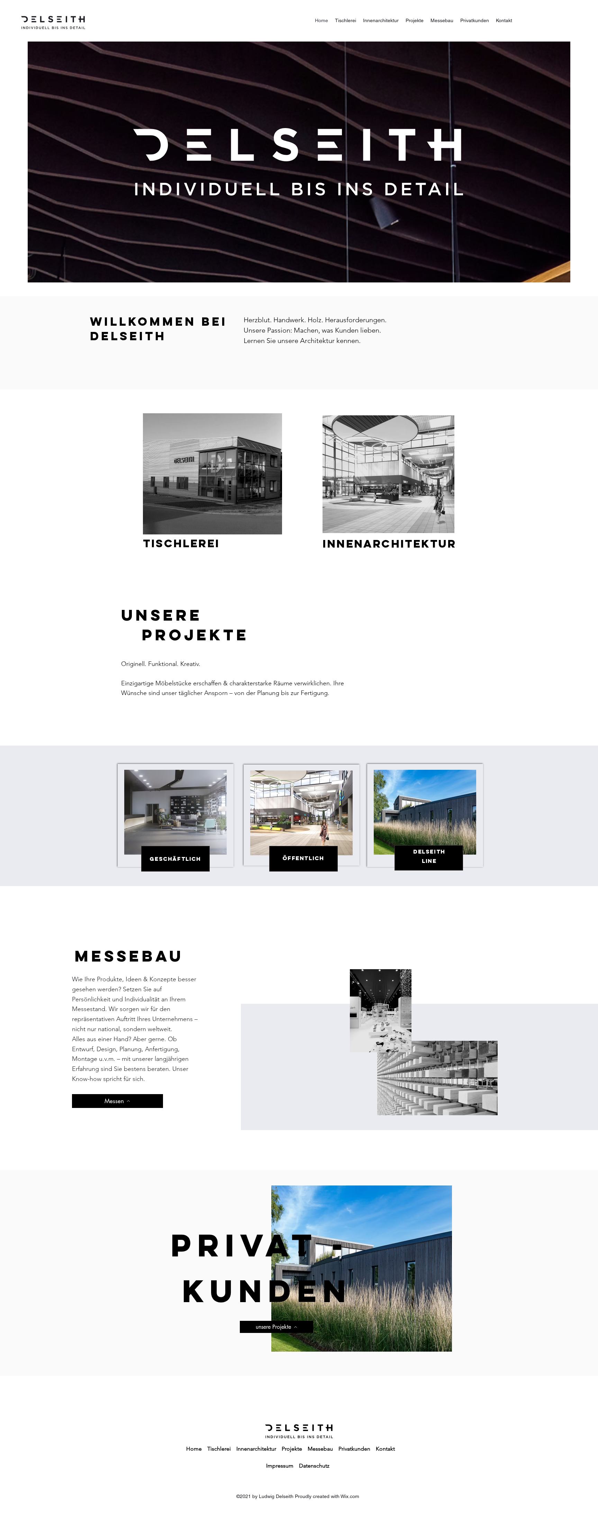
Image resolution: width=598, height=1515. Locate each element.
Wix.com (350, 1496)
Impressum (279, 1465)
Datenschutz (314, 1465)
